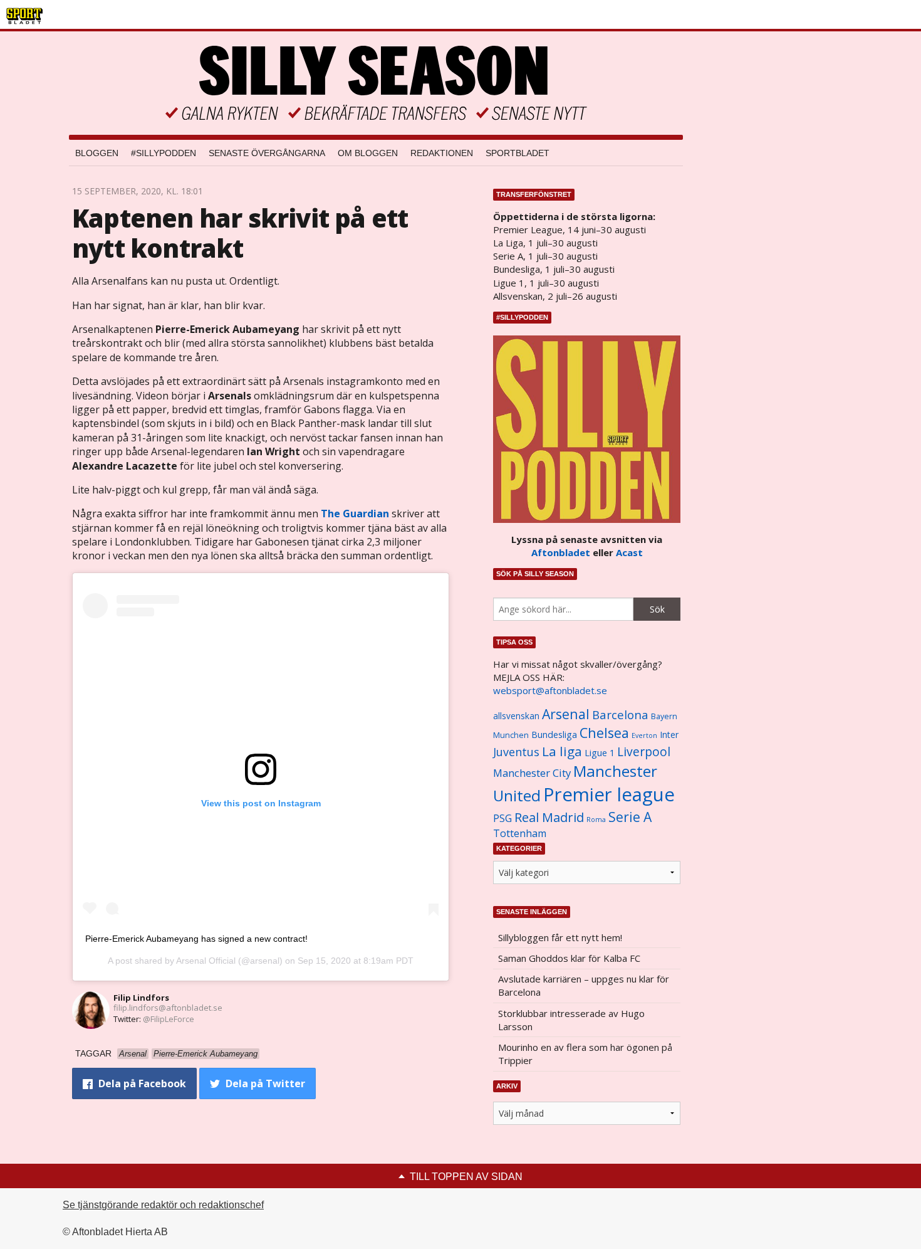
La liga (562, 751)
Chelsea (604, 733)
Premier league (609, 794)
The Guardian (355, 513)
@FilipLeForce (168, 1019)
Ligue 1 (600, 753)
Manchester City (532, 773)
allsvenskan (516, 716)
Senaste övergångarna (267, 153)
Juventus (516, 751)
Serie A (630, 817)
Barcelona (620, 714)
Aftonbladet (560, 552)
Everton (644, 735)
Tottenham (519, 833)
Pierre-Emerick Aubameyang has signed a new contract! (196, 939)
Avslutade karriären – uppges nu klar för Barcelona (583, 985)
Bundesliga (554, 734)
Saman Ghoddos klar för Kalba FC (569, 958)
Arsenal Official (206, 961)
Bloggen (96, 153)
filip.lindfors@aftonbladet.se (167, 1007)
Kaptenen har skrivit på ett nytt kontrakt (240, 233)
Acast (629, 552)
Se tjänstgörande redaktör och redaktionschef (163, 1204)
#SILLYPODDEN (163, 153)
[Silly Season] (376, 83)
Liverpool (643, 751)
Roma (596, 819)
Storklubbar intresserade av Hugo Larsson (571, 1020)
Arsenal (566, 714)
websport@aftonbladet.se (550, 690)
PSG (502, 818)
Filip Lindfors (141, 997)
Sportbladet (517, 153)
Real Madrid (549, 817)
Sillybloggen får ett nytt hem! (560, 937)
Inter (669, 734)
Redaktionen (441, 153)
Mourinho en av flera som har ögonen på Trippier (585, 1054)
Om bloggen (368, 153)
